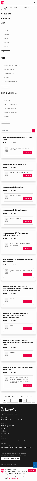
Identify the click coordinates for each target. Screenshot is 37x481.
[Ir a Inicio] (2, 3)
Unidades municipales (8, 464)
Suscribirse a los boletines (11, 458)
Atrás (4, 8)
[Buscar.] (33, 130)
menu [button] (34, 2)
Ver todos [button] (6, 52)
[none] (34, 2)
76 (29, 401)
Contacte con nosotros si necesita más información (13, 441)
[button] (12, 400)
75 (25, 401)
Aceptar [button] (32, 470)
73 (16, 401)
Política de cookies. (13, 478)
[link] (29, 2)
